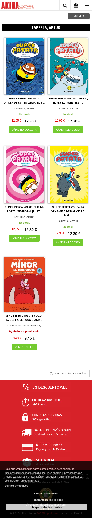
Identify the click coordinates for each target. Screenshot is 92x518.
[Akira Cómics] (17, 6)
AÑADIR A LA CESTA (24, 129)
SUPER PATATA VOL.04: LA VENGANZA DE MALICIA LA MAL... (67, 211)
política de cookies (16, 485)
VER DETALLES (24, 346)
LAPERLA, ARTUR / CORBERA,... (24, 325)
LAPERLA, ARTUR (24, 108)
